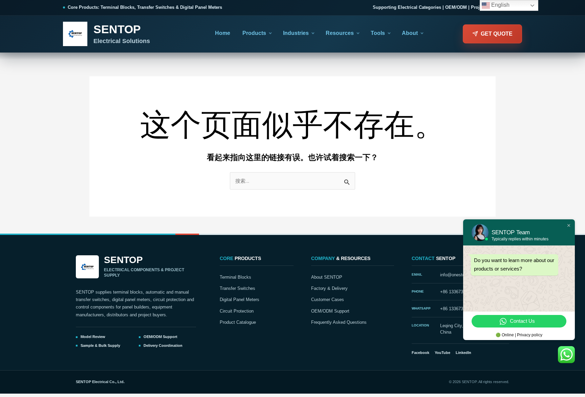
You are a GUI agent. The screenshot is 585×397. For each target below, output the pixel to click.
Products (254, 33)
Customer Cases (327, 299)
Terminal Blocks (235, 277)
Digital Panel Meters (239, 299)
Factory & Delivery (329, 288)
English (500, 5)
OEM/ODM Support (330, 311)
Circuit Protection (237, 311)
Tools (378, 33)
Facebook (420, 353)
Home (222, 33)
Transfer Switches (237, 288)
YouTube (442, 353)
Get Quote (497, 34)
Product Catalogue (238, 322)
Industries (296, 33)
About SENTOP (326, 277)
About (410, 33)
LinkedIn (463, 353)
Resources (340, 33)
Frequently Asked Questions (339, 322)
